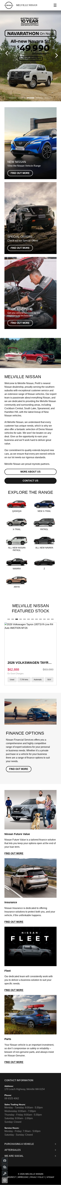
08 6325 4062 (11, 1098)
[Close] (5, 1180)
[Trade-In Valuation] (5, 1160)
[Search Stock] (5, 1167)
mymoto (36, 464)
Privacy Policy (37, 1177)
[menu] (55, 5)
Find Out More (18, 769)
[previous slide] (6, 53)
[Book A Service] (5, 1174)
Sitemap (50, 1177)
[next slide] (56, 55)
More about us (30, 471)
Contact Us (30, 480)
